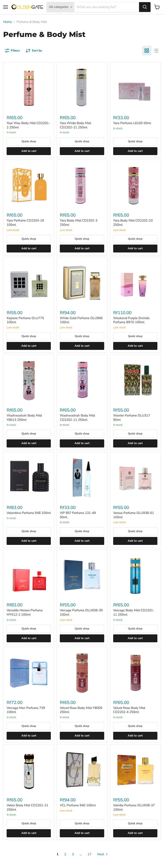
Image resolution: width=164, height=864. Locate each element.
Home (7, 22)
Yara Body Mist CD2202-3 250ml (78, 222)
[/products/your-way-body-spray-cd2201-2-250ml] (29, 88)
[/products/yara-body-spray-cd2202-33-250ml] (135, 185)
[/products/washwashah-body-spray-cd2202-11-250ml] (82, 380)
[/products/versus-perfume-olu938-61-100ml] (135, 478)
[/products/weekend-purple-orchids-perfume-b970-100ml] (135, 283)
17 (89, 854)
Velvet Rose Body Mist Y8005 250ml (81, 710)
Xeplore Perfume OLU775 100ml (25, 320)
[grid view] (146, 50)
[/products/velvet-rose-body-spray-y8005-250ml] (82, 672)
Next (101, 854)
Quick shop (29, 141)
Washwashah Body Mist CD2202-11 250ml (77, 417)
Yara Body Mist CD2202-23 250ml (133, 222)
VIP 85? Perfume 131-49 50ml (78, 515)
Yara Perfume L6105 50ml (132, 123)
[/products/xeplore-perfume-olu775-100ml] (29, 283)
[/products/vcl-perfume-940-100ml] (82, 770)
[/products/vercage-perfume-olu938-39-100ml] (82, 575)
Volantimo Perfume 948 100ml (29, 513)
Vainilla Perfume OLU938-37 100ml (134, 807)
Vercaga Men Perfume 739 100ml (26, 710)
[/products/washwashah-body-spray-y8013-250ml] (29, 380)
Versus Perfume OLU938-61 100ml (133, 515)
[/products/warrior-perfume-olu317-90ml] (135, 380)
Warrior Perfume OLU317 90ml (131, 417)
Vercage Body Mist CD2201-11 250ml (133, 612)
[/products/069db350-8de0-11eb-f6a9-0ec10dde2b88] (29, 672)
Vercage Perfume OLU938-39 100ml (81, 612)
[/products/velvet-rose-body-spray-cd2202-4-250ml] (135, 672)
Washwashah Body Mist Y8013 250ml (24, 417)
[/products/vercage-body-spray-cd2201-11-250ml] (135, 575)
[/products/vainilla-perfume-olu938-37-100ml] (135, 770)
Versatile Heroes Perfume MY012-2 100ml (25, 612)
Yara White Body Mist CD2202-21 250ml (75, 125)
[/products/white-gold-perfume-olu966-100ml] (82, 283)
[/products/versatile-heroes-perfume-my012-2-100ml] (29, 575)
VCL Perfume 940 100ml (78, 805)
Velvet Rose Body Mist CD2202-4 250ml (129, 710)
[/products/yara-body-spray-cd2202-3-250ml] (82, 185)
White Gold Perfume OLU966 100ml (81, 320)
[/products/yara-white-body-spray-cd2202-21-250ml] (82, 88)
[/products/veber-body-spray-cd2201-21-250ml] (29, 770)
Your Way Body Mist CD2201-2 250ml (28, 125)
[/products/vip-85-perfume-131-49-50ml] (82, 478)
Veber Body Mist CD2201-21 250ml (27, 807)
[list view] (156, 50)
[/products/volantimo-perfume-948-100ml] (29, 478)
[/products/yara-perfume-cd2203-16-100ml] (29, 185)
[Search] (145, 7)
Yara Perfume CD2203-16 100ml (25, 222)
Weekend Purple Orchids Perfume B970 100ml (131, 320)
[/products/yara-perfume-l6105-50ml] (135, 88)
